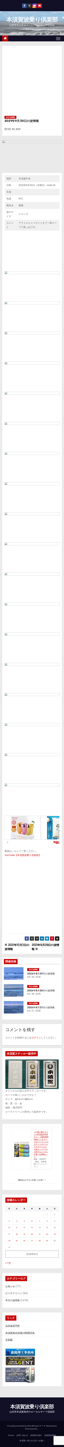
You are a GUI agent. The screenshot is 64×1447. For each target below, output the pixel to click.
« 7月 (8, 1263)
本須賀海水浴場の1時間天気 (20, 1333)
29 (47, 1240)
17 (9, 1234)
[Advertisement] (32, 81)
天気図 (9, 1339)
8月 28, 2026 (34, 993)
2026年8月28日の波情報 (41, 990)
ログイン (36, 1037)
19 (24, 1234)
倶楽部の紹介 (36, 1435)
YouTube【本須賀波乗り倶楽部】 (23, 855)
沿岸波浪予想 (12, 1325)
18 (17, 1234)
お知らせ (10, 1286)
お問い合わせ (22, 1435)
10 (9, 1227)
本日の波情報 (10, 117)
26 (24, 1240)
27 (32, 1240)
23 (55, 1234)
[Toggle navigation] (58, 38)
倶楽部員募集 (50, 1435)
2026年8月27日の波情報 (41, 1007)
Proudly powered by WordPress (23, 1425)
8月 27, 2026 (34, 1010)
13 (32, 1227)
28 (40, 1240)
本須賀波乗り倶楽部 (32, 19)
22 (47, 1234)
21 (39, 1234)
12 (24, 1227)
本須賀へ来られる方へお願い (32, 1440)
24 (9, 1240)
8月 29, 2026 (34, 976)
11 (16, 1227)
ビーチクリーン (13, 1293)
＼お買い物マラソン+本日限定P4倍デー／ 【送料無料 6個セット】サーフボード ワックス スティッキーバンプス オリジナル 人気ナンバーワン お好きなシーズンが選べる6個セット (41, 1144)
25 (17, 1240)
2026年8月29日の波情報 (41, 973)
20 (32, 1234)
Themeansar (31, 1428)
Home (11, 1435)
